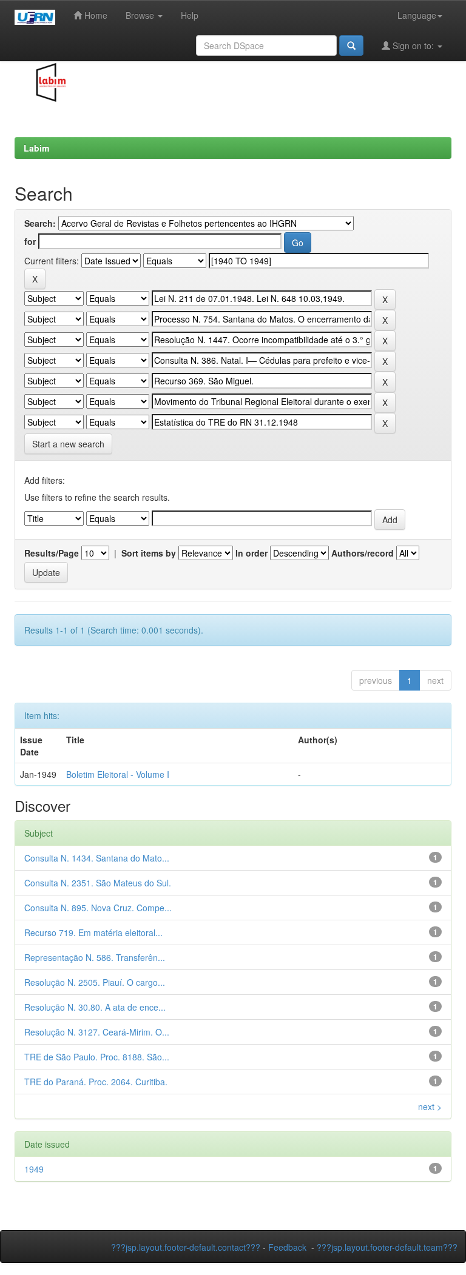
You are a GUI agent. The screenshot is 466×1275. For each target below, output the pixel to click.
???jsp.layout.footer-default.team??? (387, 1247)
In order (251, 553)
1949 (34, 1169)
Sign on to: (413, 45)
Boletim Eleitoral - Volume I (117, 774)
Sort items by (148, 553)
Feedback (287, 1247)
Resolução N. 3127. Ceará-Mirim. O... (96, 1032)
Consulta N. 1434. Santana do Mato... (96, 858)
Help (189, 15)
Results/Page (51, 553)
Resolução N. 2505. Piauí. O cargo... (94, 982)
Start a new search (68, 444)
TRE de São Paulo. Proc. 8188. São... (96, 1057)
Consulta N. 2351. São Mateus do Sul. (97, 883)
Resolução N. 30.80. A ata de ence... (95, 1007)
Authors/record (362, 553)
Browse (141, 15)
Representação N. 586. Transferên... (94, 957)
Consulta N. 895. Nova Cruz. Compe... (98, 908)
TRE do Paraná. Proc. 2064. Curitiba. (95, 1082)
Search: (40, 223)
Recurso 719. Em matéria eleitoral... (93, 932)
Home (94, 15)
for (30, 241)
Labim (36, 148)
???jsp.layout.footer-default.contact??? (185, 1247)
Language (416, 15)
